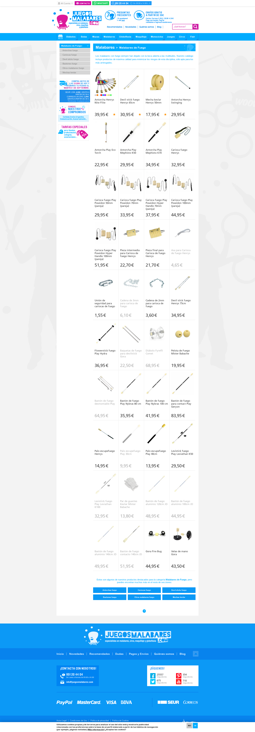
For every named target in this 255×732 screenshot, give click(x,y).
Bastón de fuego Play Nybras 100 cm (157, 402)
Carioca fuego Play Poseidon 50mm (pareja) (105, 203)
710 (188, 681)
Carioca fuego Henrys (179, 151)
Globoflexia (125, 36)
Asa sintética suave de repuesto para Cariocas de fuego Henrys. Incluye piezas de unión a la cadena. (183, 230)
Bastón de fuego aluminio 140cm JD (105, 553)
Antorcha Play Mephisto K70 (154, 151)
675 (162, 681)
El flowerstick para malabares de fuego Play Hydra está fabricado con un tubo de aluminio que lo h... (106, 330)
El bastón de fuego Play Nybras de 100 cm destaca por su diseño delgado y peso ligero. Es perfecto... (157, 379)
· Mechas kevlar (68, 72)
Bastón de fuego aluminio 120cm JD (156, 503)
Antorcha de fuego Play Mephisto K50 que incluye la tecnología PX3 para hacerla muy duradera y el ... (131, 130)
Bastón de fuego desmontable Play (105, 402)
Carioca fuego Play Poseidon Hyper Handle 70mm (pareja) (156, 204)
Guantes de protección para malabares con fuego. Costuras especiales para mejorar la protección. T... (131, 480)
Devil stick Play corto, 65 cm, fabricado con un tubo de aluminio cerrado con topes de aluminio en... (131, 78)
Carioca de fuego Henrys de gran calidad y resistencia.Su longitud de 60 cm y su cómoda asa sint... (183, 130)
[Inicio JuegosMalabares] (60, 36)
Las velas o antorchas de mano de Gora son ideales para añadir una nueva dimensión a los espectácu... (183, 531)
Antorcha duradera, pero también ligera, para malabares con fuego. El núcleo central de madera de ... (106, 79)
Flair (192, 36)
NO (189, 725)
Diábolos (71, 36)
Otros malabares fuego (144, 597)
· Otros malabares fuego (72, 68)
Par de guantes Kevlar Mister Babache (128, 504)
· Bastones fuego (69, 63)
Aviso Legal (62, 720)
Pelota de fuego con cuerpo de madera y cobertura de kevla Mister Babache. (183, 328)
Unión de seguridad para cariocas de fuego (105, 303)
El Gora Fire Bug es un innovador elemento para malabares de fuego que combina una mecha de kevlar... (157, 531)
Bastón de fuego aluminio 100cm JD (182, 503)
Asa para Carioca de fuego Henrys (181, 252)
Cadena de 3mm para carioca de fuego (129, 303)
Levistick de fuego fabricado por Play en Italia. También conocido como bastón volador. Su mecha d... (183, 431)
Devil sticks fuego (179, 590)
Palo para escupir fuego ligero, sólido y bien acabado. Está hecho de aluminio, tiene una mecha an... (106, 431)
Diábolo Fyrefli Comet (154, 352)
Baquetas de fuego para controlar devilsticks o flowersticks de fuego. (131, 328)
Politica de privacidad (99, 720)
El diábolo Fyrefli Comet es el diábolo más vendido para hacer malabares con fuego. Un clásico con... (157, 329)
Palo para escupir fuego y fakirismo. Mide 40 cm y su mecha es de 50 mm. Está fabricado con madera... (157, 430)
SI (195, 725)
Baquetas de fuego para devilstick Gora (131, 353)
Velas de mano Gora (179, 553)
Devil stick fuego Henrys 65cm (130, 101)
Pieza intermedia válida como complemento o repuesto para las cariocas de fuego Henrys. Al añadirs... (131, 230)
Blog (159, 27)
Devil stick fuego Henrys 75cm (181, 302)
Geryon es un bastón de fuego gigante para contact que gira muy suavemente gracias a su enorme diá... (183, 379)
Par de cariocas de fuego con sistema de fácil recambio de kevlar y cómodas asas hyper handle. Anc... (157, 180)
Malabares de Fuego (132, 47)
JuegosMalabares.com (77, 19)
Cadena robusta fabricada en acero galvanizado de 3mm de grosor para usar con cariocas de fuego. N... (131, 279)
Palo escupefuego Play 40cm (156, 452)
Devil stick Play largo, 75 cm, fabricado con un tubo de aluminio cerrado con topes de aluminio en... (183, 279)
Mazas (95, 36)
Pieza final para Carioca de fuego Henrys (155, 253)
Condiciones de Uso (78, 720)
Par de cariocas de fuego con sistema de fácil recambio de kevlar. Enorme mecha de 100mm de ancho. (183, 180)
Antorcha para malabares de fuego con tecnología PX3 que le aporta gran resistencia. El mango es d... (106, 130)
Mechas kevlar (179, 597)
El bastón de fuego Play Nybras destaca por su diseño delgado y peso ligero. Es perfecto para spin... (131, 381)
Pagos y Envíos (139, 653)
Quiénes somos (146, 27)
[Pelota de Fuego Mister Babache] (182, 333)
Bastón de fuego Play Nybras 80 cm (130, 402)
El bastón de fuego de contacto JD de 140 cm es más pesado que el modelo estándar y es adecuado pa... (131, 531)
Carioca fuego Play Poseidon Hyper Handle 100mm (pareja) (105, 255)
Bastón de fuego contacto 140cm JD (131, 553)
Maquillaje (141, 36)
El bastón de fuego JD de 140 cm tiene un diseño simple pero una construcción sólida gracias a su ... (106, 531)
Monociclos (157, 36)
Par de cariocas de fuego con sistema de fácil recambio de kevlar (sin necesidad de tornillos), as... (106, 180)
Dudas (119, 653)
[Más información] (96, 729)
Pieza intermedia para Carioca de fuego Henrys (130, 253)
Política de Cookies (120, 720)
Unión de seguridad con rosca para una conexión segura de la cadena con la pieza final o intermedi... (106, 279)
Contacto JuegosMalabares (78, 675)
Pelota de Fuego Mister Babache (180, 352)
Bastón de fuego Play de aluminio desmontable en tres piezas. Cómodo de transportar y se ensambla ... (106, 381)
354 (188, 675)
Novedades (130, 27)
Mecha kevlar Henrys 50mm (153, 101)
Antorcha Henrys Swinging (181, 101)
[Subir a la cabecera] (195, 654)
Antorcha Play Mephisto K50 (128, 151)
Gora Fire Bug (154, 551)
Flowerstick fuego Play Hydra (105, 352)
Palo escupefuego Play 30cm (130, 452)
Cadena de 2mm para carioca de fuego (155, 303)
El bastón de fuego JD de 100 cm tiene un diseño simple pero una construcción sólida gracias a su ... (183, 481)
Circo (182, 36)
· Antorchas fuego (69, 50)
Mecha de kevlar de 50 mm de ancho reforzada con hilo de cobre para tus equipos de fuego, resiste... (157, 78)
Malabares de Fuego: (71, 46)
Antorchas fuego (110, 590)
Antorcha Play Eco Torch (105, 151)
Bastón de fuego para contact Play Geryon (181, 403)
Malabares (109, 36)
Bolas (84, 36)
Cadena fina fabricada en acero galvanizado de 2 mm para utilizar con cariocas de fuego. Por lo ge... (157, 280)
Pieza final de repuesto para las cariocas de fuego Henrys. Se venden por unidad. (157, 229)
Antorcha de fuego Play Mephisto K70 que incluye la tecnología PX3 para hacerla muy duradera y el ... (157, 130)
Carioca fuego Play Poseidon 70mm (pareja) (131, 203)
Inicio (60, 653)
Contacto (85, 4)
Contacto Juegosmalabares (131, 3)
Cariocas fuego (144, 590)
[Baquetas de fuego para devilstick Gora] (131, 333)
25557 (162, 675)
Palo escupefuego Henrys (105, 452)
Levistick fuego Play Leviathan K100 (103, 504)
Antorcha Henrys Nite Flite (104, 101)
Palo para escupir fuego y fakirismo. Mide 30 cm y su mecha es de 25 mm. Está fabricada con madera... (131, 430)
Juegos (171, 36)
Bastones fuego (109, 597)
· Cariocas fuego (69, 55)
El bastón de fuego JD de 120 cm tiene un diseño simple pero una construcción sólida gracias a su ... (157, 481)
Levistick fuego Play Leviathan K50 (182, 452)
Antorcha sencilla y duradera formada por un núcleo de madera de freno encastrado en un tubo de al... (183, 79)
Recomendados (114, 27)
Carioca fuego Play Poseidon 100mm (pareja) (182, 203)
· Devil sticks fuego (70, 59)
